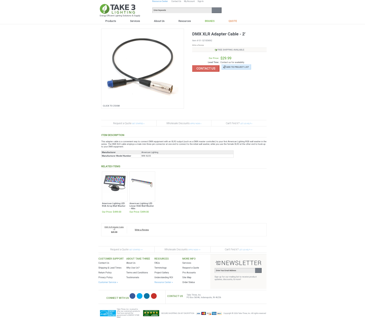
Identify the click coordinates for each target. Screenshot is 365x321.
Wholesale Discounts (183, 123)
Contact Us (176, 1)
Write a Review (198, 45)
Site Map (186, 277)
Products (110, 20)
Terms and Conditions (137, 272)
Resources (185, 20)
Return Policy (105, 272)
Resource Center (160, 1)
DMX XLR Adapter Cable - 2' (114, 228)
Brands (210, 20)
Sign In (201, 1)
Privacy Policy (105, 277)
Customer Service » (108, 282)
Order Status (188, 282)
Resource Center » (163, 282)
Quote (233, 20)
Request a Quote (128, 123)
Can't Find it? (239, 123)
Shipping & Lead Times (109, 267)
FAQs (157, 263)
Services (135, 20)
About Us (159, 20)
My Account (189, 1)
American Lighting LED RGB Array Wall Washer (113, 204)
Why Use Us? (133, 267)
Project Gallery (161, 272)
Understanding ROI (163, 277)
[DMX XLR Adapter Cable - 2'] (142, 102)
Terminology (160, 267)
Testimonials (132, 277)
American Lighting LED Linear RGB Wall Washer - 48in (141, 206)
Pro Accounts (189, 272)
